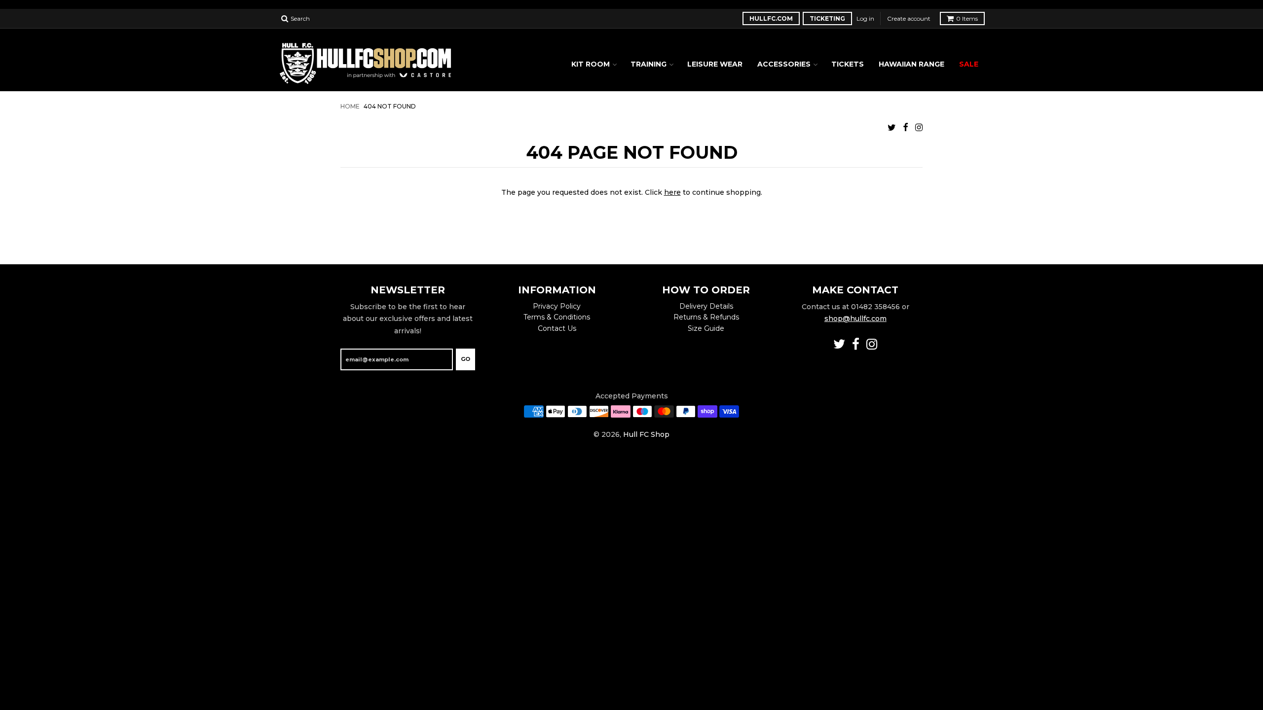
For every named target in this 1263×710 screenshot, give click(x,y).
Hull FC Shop (646, 434)
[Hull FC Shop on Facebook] (905, 127)
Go (465, 358)
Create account (908, 18)
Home (350, 106)
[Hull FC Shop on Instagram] (919, 127)
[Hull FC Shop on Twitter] (892, 127)
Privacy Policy (557, 306)
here (672, 192)
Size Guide (706, 328)
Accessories (784, 64)
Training (649, 64)
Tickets (847, 64)
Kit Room (590, 64)
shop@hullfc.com (855, 318)
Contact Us (557, 328)
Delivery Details (706, 306)
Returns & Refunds (706, 317)
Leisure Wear (715, 64)
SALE (968, 64)
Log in (865, 18)
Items (967, 18)
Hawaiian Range (911, 64)
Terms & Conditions (556, 317)
